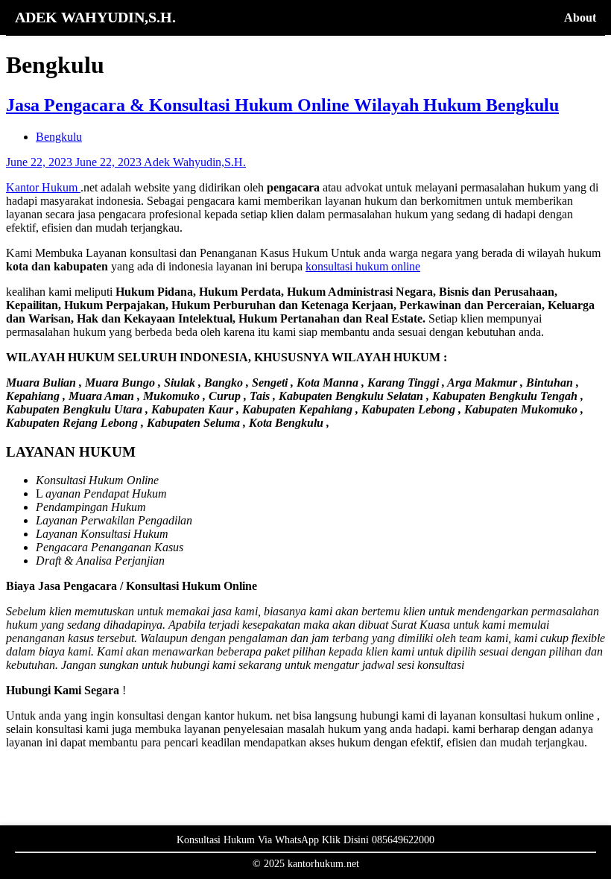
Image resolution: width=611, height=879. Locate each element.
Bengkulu (59, 136)
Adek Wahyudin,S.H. (195, 162)
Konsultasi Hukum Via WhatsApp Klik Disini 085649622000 (305, 839)
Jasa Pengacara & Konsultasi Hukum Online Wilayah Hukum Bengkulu (282, 105)
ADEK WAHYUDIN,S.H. (95, 17)
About (580, 17)
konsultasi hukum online (363, 266)
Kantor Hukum (43, 187)
